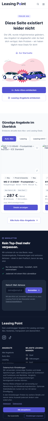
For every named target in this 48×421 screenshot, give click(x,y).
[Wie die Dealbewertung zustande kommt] (26, 190)
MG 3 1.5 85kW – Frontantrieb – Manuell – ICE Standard (21, 182)
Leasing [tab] (23, 139)
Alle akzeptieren (24, 410)
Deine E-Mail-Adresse (15, 285)
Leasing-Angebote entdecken (25, 98)
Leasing (5, 360)
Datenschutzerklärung (14, 301)
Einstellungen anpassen (34, 416)
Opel (31, 355)
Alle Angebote (8, 352)
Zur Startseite (25, 53)
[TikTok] (10, 337)
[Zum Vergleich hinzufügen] (37, 170)
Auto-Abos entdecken (25, 90)
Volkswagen (34, 359)
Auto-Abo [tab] (9, 139)
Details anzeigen (20, 207)
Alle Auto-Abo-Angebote (22, 220)
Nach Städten (8, 363)
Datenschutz (17, 403)
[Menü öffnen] (43, 4)
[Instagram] (4, 337)
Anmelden (32, 290)
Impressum (7, 403)
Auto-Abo (6, 356)
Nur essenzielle (13, 416)
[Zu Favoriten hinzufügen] (37, 148)
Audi (31, 362)
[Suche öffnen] (38, 4)
